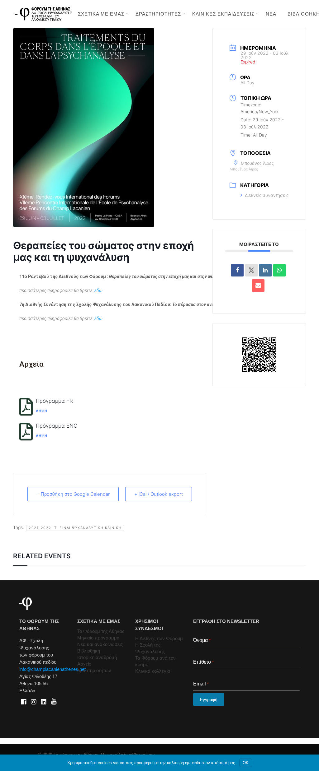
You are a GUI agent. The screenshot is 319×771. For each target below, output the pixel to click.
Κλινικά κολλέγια (152, 671)
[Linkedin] (265, 270)
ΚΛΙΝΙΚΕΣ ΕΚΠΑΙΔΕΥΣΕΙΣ (223, 13)
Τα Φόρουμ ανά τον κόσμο (155, 661)
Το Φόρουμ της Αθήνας (100, 631)
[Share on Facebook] (237, 270)
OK (246, 762)
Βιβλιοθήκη (88, 650)
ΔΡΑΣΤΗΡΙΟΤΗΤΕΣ (158, 13)
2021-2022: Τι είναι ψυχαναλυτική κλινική (75, 528)
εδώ (98, 290)
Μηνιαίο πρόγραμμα (98, 637)
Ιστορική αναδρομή (97, 657)
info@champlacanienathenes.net (52, 669)
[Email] (258, 285)
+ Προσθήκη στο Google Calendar (73, 494)
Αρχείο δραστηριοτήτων (94, 667)
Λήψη (41, 411)
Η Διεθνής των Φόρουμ (159, 638)
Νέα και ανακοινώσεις (100, 644)
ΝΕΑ (271, 13)
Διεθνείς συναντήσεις (266, 195)
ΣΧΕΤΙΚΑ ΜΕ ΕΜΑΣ (101, 13)
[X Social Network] (251, 270)
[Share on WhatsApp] (279, 270)
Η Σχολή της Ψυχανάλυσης (150, 648)
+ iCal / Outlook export (158, 494)
